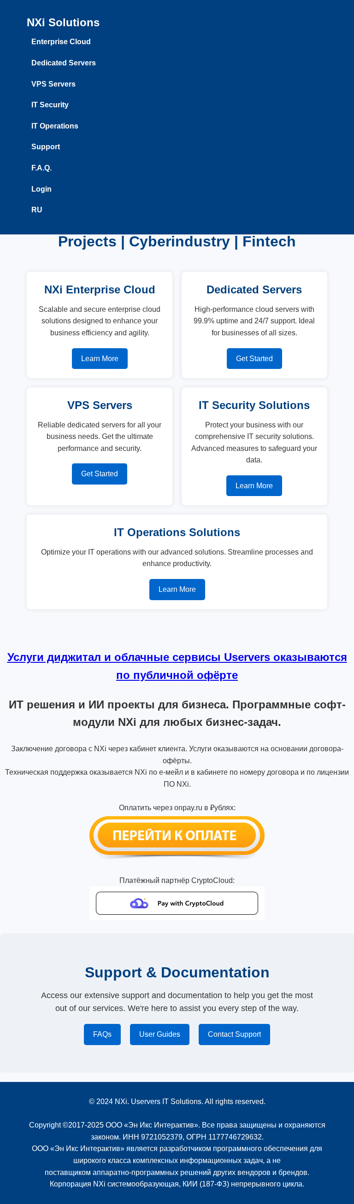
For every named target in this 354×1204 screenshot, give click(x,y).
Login (41, 189)
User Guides (159, 1034)
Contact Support (234, 1034)
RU (36, 210)
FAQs (102, 1034)
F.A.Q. (41, 168)
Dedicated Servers (63, 63)
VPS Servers (53, 84)
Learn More (99, 358)
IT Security (50, 105)
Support (45, 147)
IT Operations (54, 126)
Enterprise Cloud (61, 42)
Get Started (254, 358)
